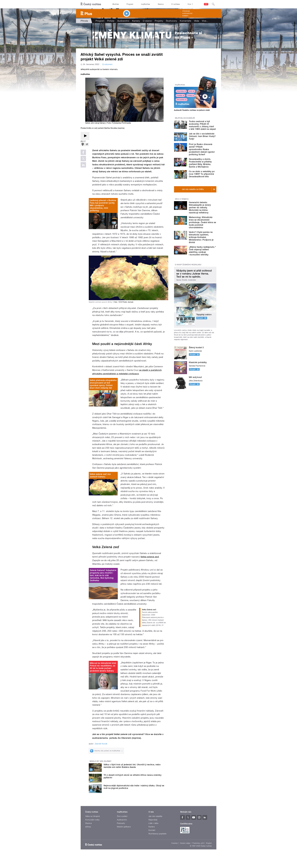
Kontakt (151, 830)
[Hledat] (213, 4)
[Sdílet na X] (83, 158)
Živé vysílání (180, 99)
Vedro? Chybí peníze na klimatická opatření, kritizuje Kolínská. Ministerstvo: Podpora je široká (201, 237)
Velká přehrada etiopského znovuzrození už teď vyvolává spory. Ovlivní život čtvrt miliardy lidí (103, 384)
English (209, 843)
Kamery (185, 16)
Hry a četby (180, 91)
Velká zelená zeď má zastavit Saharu (100, 475)
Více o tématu (182, 199)
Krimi (190, 91)
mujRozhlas (145, 4)
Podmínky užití (198, 843)
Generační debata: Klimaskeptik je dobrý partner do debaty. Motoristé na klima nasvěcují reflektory (200, 207)
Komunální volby (92, 820)
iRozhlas (115, 4)
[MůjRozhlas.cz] (85, 74)
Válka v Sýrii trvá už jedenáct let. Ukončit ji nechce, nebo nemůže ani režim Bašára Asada (132, 765)
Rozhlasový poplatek (157, 834)
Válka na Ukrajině (92, 816)
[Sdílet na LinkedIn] (83, 164)
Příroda (84, 21)
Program (130, 4)
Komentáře (185, 21)
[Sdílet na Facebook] (83, 152)
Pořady (111, 21)
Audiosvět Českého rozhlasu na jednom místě (192, 110)
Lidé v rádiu (153, 823)
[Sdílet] (87, 144)
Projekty (159, 21)
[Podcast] (83, 144)
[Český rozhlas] (91, 4)
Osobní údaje (185, 843)
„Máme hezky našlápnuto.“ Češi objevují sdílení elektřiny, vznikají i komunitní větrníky (202, 251)
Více (205, 21)
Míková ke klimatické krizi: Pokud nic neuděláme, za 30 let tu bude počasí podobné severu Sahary (103, 667)
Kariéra (151, 827)
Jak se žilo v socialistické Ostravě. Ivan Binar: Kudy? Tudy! (202, 136)
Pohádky (179, 95)
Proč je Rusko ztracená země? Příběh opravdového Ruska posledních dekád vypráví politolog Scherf (202, 149)
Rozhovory (171, 21)
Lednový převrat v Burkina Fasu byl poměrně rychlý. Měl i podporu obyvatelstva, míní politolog (103, 205)
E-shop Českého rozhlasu (188, 265)
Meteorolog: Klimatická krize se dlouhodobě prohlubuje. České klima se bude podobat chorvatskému (202, 222)
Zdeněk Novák (101, 744)
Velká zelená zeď (149, 556)
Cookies (174, 843)
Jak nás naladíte (155, 816)
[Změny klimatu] (148, 35)
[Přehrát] (85, 136)
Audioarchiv (187, 13)
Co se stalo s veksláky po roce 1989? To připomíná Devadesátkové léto (202, 174)
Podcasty (121, 823)
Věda (196, 21)
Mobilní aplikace (124, 827)
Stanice (161, 4)
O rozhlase (175, 4)
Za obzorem (107, 64)
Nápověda (152, 820)
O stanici (147, 21)
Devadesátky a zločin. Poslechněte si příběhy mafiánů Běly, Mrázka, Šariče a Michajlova (200, 163)
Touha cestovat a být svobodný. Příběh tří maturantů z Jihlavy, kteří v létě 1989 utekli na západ (202, 125)
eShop (88, 827)
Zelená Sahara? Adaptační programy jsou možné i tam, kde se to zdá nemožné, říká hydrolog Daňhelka (103, 575)
